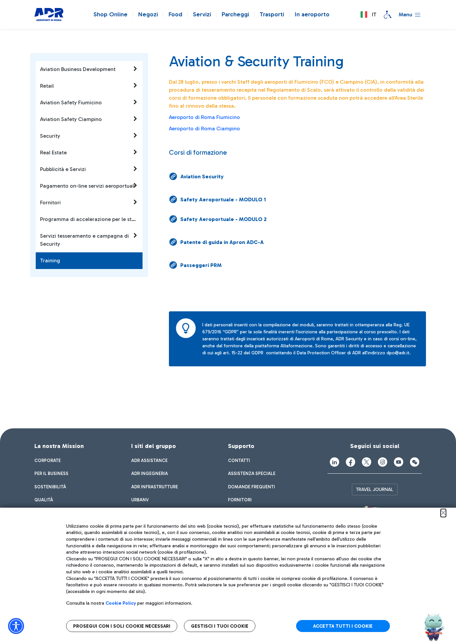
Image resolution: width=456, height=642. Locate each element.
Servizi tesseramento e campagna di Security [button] (84, 240)
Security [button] (50, 136)
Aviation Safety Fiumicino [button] (71, 102)
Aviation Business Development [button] (78, 69)
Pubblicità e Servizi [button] (63, 169)
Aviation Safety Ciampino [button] (71, 119)
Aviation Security (202, 176)
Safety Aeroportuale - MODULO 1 (223, 199)
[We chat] (414, 462)
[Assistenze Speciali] (387, 14)
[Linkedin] (334, 462)
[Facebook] (350, 462)
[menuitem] (47, 460)
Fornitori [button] (50, 202)
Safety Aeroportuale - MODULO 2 (223, 219)
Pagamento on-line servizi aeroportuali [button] (87, 186)
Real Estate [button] (53, 152)
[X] (366, 462)
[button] (368, 14)
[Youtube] (398, 462)
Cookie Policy (120, 603)
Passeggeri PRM (201, 265)
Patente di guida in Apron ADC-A (222, 242)
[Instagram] (382, 462)
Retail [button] (47, 86)
